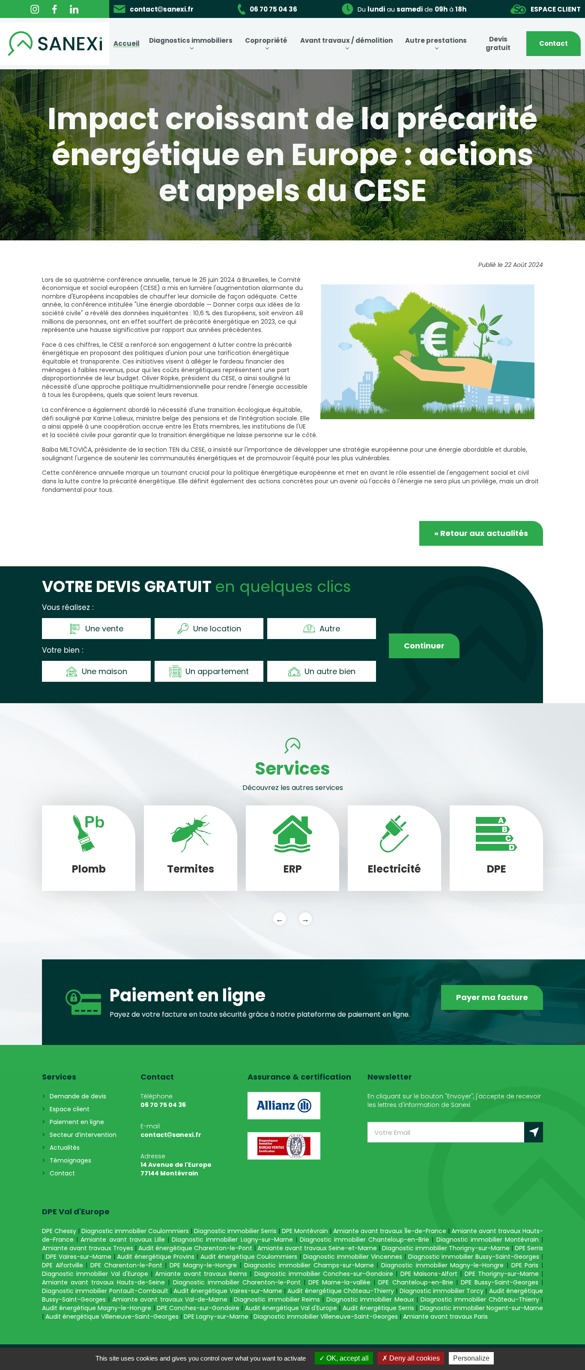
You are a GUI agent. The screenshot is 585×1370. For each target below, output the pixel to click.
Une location (217, 628)
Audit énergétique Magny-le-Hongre (96, 1308)
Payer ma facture (492, 997)
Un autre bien (329, 671)
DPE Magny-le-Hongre (203, 1265)
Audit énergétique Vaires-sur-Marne (227, 1291)
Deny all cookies (414, 1358)
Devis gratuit (498, 43)
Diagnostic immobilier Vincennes (352, 1256)
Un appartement (217, 671)
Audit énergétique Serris (378, 1308)
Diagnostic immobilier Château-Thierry (480, 1299)
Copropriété (266, 40)
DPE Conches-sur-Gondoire (198, 1308)
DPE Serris (529, 1248)
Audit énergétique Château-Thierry (340, 1291)
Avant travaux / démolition (346, 40)
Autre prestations (436, 40)
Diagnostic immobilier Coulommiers (135, 1231)
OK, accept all (347, 1358)
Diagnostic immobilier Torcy (442, 1291)
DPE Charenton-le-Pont (126, 1265)
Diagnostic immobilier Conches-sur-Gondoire (324, 1273)
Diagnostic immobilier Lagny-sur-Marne (232, 1239)
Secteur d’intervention (83, 1134)
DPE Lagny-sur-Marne (216, 1316)
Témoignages (70, 1160)
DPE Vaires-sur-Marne (78, 1256)
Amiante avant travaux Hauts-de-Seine (103, 1282)
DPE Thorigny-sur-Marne (502, 1273)
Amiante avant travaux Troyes (87, 1248)
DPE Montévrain (305, 1231)
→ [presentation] (305, 919)
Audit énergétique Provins (155, 1256)
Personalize (471, 1358)
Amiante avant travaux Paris (445, 1316)
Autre (329, 628)
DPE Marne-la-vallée (339, 1282)
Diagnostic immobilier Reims (277, 1299)
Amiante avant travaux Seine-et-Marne (317, 1248)
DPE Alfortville (62, 1265)
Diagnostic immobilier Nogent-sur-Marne (481, 1308)
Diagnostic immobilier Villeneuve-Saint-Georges (326, 1316)
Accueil (126, 43)
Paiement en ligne (77, 1122)
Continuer (424, 645)
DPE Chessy (59, 1231)
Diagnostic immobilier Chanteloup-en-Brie (364, 1239)
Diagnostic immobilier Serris (235, 1231)
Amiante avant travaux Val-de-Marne (169, 1299)
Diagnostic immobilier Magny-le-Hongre (442, 1265)
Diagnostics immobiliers (191, 40)
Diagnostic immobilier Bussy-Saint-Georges (474, 1256)
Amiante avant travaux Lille (123, 1239)
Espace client (70, 1109)
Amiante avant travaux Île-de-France (389, 1231)
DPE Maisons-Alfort (428, 1273)
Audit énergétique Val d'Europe (291, 1308)
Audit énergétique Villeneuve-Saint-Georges (112, 1316)
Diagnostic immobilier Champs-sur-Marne (308, 1265)
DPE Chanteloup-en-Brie (415, 1282)
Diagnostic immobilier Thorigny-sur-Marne (446, 1248)
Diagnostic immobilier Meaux (370, 1299)
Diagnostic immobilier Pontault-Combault (105, 1291)
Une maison (104, 671)
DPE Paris (526, 1265)
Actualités (65, 1147)
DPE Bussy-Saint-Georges (499, 1282)
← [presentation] (280, 919)
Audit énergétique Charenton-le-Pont (195, 1248)
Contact (553, 43)
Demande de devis (78, 1096)
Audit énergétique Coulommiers (249, 1256)
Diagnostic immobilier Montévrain (487, 1239)
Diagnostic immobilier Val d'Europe (95, 1273)
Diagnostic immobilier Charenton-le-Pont (237, 1282)
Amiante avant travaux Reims (201, 1273)
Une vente (104, 628)
